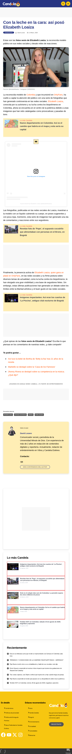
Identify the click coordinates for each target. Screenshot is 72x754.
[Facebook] (3, 734)
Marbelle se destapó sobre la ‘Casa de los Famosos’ (31, 367)
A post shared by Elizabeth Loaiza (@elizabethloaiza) (36, 203)
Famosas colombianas (20, 414)
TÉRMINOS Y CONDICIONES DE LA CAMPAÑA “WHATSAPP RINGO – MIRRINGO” (36, 660)
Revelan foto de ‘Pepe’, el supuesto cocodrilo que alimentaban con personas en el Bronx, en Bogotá (42, 231)
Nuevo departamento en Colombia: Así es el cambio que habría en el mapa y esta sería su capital (41, 126)
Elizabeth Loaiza (55, 101)
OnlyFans (58, 95)
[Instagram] (20, 734)
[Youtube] (9, 734)
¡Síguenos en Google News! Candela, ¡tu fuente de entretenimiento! (36, 384)
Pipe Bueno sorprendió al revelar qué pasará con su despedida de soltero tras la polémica (37, 679)
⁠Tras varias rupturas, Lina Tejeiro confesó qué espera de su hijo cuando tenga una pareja (37, 674)
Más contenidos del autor (35, 467)
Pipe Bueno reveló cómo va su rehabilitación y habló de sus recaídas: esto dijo (34, 664)
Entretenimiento (9, 32)
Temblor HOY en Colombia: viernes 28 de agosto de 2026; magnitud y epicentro (34, 683)
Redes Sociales (39, 414)
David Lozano (21, 32)
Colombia (31, 95)
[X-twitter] (14, 734)
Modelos (30, 414)
